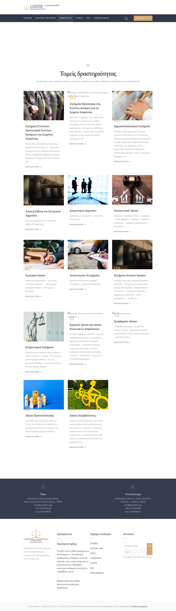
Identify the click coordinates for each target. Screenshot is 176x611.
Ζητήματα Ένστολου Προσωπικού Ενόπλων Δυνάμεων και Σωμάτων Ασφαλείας (39, 132)
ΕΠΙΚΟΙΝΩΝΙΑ (97, 573)
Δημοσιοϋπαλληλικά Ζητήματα (132, 126)
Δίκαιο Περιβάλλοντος (83, 415)
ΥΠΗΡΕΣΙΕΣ (95, 558)
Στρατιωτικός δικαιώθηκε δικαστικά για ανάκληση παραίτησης (68, 584)
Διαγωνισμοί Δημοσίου (83, 211)
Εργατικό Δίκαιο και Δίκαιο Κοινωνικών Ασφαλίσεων (86, 327)
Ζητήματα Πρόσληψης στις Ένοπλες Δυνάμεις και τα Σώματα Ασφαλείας (85, 108)
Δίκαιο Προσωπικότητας (39, 415)
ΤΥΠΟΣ (93, 563)
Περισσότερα (32, 167)
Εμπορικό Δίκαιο (35, 275)
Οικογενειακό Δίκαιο (126, 211)
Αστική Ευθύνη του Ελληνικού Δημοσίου (43, 214)
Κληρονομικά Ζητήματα (39, 347)
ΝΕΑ (92, 568)
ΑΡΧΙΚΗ (94, 543)
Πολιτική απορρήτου (139, 606)
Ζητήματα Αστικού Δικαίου (130, 275)
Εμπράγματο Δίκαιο (125, 321)
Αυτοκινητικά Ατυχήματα (84, 275)
